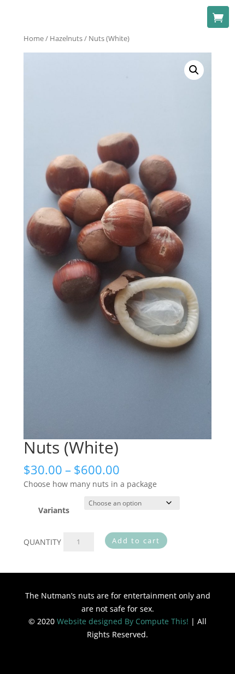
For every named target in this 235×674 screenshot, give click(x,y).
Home (34, 38)
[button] (194, 70)
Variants (53, 510)
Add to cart (136, 540)
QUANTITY (42, 541)
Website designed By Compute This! (123, 621)
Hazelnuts (66, 38)
